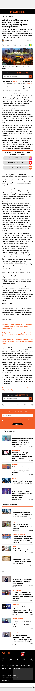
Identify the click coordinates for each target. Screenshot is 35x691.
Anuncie (12, 666)
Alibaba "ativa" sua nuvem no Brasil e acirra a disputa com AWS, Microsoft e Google (23, 538)
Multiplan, (4, 390)
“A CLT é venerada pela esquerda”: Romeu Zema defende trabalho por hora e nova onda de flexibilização (22, 638)
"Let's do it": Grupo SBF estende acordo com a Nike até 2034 (22, 526)
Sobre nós (5, 666)
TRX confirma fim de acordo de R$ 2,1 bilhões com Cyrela (22, 482)
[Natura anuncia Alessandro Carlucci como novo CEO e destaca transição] (6, 466)
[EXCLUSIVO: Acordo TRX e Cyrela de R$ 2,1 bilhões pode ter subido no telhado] (6, 511)
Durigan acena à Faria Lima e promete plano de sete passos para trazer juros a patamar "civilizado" (22, 441)
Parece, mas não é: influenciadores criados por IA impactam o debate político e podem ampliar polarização (22, 610)
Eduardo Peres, (19, 388)
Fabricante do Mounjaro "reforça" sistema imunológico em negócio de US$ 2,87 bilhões (22, 455)
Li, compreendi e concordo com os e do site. (18, 420)
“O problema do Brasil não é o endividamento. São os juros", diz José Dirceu (22, 581)
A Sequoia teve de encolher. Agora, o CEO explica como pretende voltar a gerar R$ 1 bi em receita (22, 595)
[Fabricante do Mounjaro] (6, 452)
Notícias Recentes (8, 431)
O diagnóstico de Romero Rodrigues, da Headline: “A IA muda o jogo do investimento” (22, 494)
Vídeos (4, 572)
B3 (4, 377)
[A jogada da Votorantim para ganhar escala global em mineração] (6, 558)
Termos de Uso (23, 419)
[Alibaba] (6, 536)
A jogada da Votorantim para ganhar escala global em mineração (22, 561)
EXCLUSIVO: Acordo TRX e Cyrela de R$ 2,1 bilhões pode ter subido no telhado (22, 514)
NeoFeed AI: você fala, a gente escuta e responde (21, 550)
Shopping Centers (13, 390)
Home (4, 16)
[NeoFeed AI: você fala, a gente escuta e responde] (6, 548)
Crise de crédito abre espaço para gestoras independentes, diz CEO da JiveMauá (22, 624)
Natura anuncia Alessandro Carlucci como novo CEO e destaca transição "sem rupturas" (22, 470)
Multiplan (15, 81)
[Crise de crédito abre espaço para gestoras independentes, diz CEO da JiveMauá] (6, 620)
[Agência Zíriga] (11, 680)
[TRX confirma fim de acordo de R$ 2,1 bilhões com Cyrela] (6, 480)
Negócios (10, 16)
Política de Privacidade (23, 666)
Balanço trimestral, (9, 388)
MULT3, (26, 388)
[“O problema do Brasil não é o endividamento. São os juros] (6, 579)
